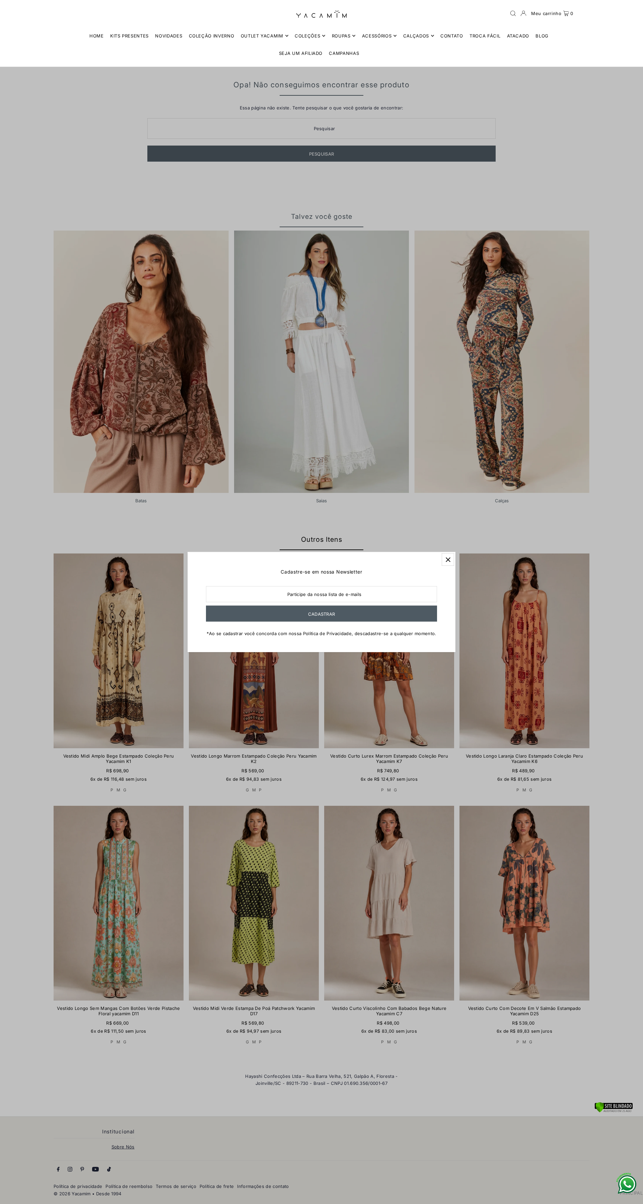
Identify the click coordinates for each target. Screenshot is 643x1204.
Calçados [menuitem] (416, 35)
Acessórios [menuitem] (377, 35)
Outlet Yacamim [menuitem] (262, 35)
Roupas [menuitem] (341, 35)
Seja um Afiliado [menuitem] (301, 53)
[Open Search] (513, 13)
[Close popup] (448, 560)
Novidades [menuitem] (168, 35)
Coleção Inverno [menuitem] (211, 35)
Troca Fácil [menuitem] (485, 35)
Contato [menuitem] (451, 35)
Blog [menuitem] (542, 35)
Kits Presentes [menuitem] (129, 35)
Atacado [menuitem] (518, 35)
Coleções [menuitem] (307, 35)
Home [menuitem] (96, 35)
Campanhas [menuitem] (344, 53)
